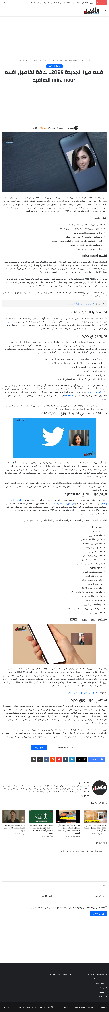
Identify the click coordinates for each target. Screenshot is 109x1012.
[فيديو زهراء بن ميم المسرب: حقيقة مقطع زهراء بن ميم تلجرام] (13, 816)
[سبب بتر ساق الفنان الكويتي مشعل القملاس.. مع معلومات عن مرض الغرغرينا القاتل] (68, 816)
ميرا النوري (12, 321)
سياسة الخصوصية (9, 1007)
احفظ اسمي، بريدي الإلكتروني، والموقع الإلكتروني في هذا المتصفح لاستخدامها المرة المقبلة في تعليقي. (68, 907)
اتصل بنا (35, 1007)
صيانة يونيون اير (99, 979)
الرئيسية (85, 60)
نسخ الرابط (39, 747)
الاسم (104, 885)
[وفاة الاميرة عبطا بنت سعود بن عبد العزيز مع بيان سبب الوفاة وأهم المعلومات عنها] (41, 816)
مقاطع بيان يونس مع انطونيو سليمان (83, 692)
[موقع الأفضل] (91, 10)
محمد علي (70, 128)
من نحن (42, 1007)
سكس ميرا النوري (95, 392)
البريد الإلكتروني (100, 896)
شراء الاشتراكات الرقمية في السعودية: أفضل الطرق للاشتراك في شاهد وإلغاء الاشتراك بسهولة (59, 3)
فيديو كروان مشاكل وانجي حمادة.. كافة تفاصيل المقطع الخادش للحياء (95, 828)
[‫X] (81, 795)
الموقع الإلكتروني (46, 896)
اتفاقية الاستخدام (23, 1007)
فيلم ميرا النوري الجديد (82, 303)
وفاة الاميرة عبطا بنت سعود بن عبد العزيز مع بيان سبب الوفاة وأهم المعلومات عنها (41, 829)
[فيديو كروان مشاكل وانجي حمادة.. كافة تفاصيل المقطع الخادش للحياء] (95, 816)
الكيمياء (102, 992)
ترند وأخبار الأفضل (74, 60)
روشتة (102, 987)
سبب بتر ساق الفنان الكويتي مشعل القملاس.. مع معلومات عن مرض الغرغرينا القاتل (68, 829)
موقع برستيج (100, 983)
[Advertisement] (54, 37)
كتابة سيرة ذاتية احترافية (96, 974)
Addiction (69, 395)
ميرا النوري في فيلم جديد (64, 503)
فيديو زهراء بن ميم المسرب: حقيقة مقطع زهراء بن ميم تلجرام (14, 828)
